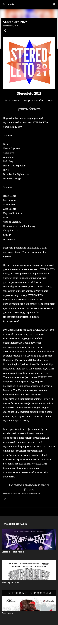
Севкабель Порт (10, 494)
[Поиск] (54, 4)
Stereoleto (34, 494)
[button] (4, 31)
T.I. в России (7, 613)
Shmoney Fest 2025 (10, 582)
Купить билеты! (29, 109)
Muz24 (11, 4)
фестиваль (23, 494)
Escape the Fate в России (13, 552)
